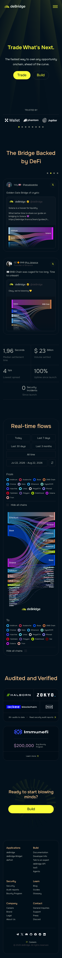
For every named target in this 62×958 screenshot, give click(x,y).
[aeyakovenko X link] (53, 184)
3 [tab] (25, 127)
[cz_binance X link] (53, 264)
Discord (36, 919)
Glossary (37, 893)
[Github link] (31, 934)
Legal (9, 915)
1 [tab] (19, 127)
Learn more (31, 756)
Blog (35, 886)
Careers (10, 908)
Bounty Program (14, 893)
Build (41, 75)
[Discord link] (26, 934)
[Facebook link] (35, 934)
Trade (21, 75)
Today (18, 438)
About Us (10, 919)
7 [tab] (39, 127)
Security (10, 886)
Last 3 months (44, 446)
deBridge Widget (14, 856)
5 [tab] (32, 127)
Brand (9, 911)
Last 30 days (18, 446)
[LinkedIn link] (44, 934)
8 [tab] (43, 127)
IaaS (35, 867)
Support (37, 911)
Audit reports (12, 889)
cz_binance (32, 262)
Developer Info (40, 856)
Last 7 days (43, 438)
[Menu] (55, 6)
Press (35, 915)
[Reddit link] (40, 934)
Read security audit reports (41, 717)
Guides (36, 889)
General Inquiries (41, 908)
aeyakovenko (31, 184)
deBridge (10, 852)
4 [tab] (29, 127)
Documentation (40, 852)
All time (31, 454)
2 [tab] (22, 127)
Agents (36, 871)
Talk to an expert (41, 860)
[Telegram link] (17, 934)
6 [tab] (36, 127)
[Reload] (52, 462)
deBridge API (39, 863)
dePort (9, 860)
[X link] (22, 934)
